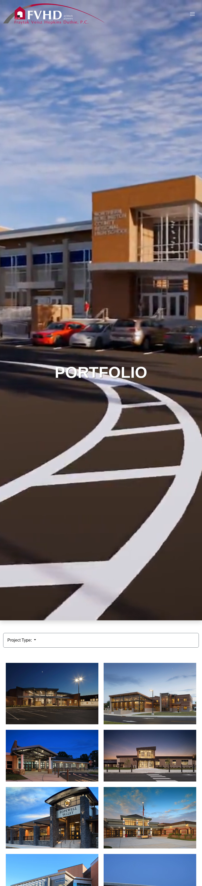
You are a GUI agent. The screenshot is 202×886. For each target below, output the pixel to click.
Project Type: (20, 640)
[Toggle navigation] (192, 14)
